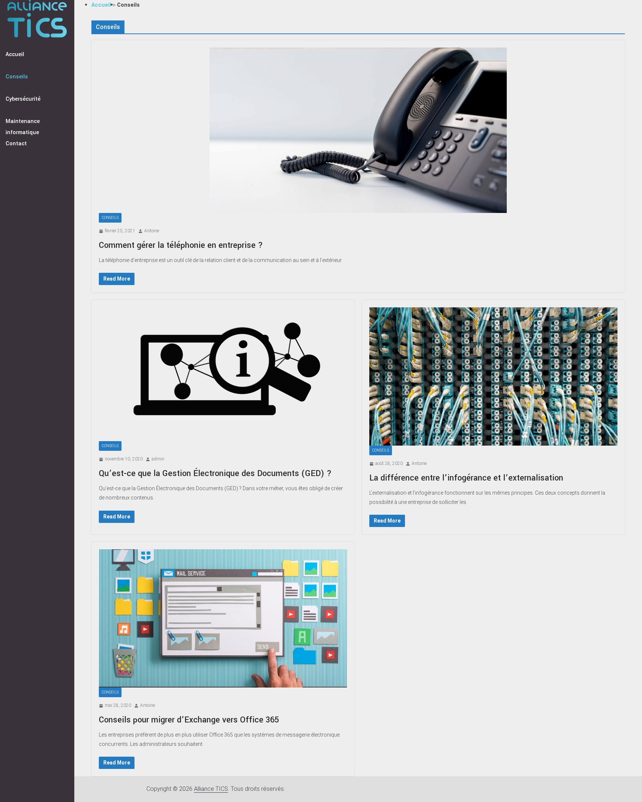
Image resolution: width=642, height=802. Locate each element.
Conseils (17, 77)
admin (158, 459)
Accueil (15, 54)
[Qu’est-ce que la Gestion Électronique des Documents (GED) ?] (223, 374)
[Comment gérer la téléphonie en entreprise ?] (358, 130)
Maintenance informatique (23, 126)
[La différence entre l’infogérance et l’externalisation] (493, 376)
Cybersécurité (23, 99)
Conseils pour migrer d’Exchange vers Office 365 (189, 720)
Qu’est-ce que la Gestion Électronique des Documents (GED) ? (215, 473)
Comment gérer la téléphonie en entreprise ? (181, 245)
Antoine (151, 230)
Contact (16, 144)
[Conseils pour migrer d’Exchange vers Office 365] (223, 618)
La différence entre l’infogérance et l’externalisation (466, 478)
